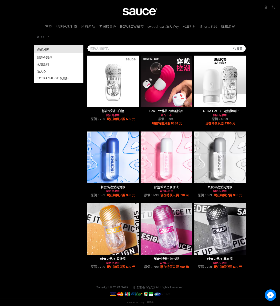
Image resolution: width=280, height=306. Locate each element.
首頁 (43, 36)
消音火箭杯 (44, 57)
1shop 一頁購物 (146, 302)
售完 (166, 102)
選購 (115, 102)
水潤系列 (43, 64)
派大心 (41, 71)
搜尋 (239, 48)
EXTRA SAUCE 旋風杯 (53, 78)
